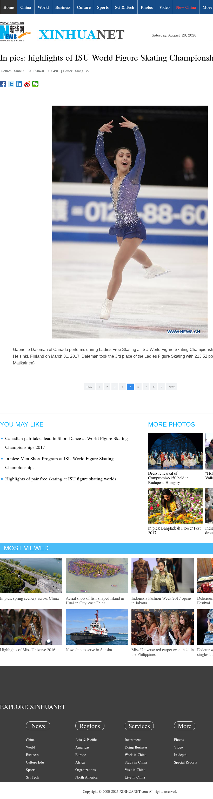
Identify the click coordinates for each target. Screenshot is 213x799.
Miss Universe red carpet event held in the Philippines (162, 652)
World (43, 7)
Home (8, 7)
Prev (89, 387)
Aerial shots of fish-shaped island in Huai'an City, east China (95, 600)
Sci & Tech (124, 7)
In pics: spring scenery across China (29, 598)
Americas (82, 747)
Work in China (135, 754)
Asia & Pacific (86, 739)
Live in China (135, 777)
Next (172, 387)
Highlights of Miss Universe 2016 (27, 649)
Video (164, 7)
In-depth (180, 754)
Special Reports (185, 762)
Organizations (85, 769)
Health (31, 784)
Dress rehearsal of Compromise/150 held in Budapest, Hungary (168, 477)
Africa (80, 762)
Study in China (136, 762)
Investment (133, 739)
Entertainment (36, 792)
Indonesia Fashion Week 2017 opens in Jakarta (161, 600)
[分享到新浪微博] (27, 84)
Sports (103, 7)
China (25, 7)
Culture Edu (35, 762)
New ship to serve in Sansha (89, 649)
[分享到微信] (35, 84)
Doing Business (136, 747)
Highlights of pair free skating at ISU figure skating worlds (60, 478)
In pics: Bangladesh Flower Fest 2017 (174, 530)
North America (86, 777)
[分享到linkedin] (19, 84)
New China (186, 7)
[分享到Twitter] (11, 84)
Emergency (133, 784)
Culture (84, 7)
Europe (80, 754)
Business (62, 7)
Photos (147, 7)
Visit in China (135, 769)
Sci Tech (32, 777)
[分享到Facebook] (3, 84)
